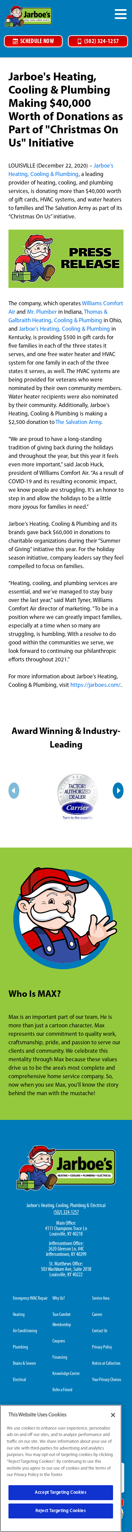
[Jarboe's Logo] (28, 16)
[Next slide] (118, 790)
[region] (61, 1468)
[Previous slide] (13, 790)
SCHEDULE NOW (37, 42)
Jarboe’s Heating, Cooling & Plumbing (64, 329)
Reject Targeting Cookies (61, 1511)
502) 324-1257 (67, 1212)
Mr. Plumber (42, 312)
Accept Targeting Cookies (61, 1492)
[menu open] (120, 13)
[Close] (113, 1415)
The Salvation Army (78, 422)
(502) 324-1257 (101, 42)
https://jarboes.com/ (95, 685)
